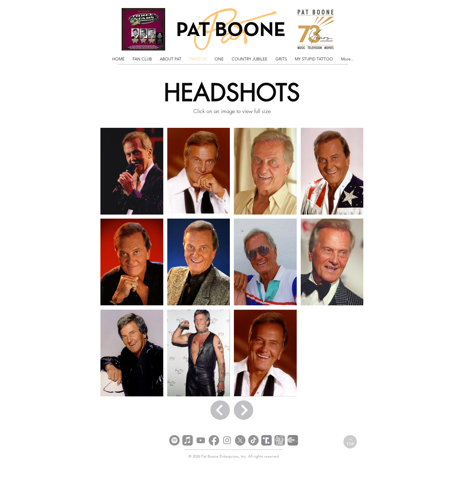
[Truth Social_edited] (266, 440)
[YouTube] (200, 440)
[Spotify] (174, 440)
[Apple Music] (187, 440)
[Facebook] (214, 440)
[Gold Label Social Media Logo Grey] (279, 440)
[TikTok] (253, 440)
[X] (240, 440)
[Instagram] (227, 440)
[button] (131, 171)
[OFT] (293, 440)
